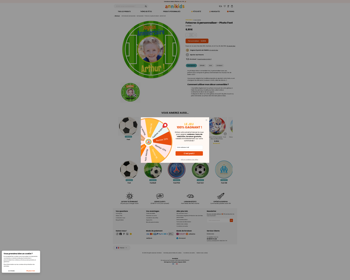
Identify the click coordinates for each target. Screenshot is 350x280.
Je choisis (11, 271)
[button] (189, 153)
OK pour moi (30, 271)
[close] (206, 120)
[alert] (175, 140)
